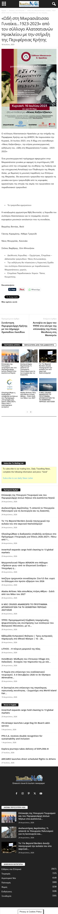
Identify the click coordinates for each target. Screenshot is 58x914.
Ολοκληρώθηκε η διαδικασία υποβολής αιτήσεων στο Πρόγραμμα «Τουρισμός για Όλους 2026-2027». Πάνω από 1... (28, 536)
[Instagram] (23, 794)
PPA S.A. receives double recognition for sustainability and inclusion (21, 737)
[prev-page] (27, 411)
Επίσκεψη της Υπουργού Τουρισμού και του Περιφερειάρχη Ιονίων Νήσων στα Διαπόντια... (36, 816)
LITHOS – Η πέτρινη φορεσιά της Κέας (20, 648)
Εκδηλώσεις (6, 891)
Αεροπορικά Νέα (8, 878)
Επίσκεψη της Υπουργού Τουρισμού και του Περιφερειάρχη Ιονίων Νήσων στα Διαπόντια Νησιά (9, 368)
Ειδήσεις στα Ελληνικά (16, 10)
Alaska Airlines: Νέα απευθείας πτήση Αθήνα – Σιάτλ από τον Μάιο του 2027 (28, 395)
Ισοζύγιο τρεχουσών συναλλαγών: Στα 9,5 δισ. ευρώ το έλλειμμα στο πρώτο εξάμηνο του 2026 (28, 580)
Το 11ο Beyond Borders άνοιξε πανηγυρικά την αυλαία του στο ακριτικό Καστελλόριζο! (45, 368)
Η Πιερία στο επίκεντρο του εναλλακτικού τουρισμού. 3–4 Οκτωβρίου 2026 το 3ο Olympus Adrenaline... (26, 674)
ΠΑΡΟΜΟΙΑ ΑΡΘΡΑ (12, 345)
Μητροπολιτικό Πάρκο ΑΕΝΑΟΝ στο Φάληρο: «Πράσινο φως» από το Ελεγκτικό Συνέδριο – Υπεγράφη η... (24, 565)
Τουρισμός (5, 874)
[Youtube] (41, 794)
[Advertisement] (29, 196)
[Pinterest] (29, 794)
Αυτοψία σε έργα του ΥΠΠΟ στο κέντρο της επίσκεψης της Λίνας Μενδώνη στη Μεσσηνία (45, 329)
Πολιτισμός (6, 883)
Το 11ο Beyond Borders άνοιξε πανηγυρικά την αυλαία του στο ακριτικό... (35, 846)
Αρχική (3, 10)
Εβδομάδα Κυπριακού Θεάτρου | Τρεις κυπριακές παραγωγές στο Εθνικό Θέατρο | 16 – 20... (26, 637)
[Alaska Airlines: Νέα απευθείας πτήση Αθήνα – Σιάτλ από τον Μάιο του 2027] (29, 384)
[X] (35, 794)
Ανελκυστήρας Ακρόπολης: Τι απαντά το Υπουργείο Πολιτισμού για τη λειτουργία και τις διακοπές (27, 369)
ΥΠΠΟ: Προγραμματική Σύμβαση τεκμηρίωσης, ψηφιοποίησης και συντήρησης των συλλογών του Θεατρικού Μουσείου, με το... (27, 623)
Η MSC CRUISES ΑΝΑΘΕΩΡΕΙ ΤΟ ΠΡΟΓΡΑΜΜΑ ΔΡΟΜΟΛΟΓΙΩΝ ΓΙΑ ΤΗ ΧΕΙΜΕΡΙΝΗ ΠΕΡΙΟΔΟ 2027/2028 (47, 397)
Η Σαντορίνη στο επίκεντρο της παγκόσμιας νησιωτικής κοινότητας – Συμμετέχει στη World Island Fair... (29, 690)
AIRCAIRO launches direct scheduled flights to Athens (28, 759)
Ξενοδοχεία (6, 896)
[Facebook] (17, 794)
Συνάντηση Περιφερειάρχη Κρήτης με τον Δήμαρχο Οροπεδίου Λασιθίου (14, 327)
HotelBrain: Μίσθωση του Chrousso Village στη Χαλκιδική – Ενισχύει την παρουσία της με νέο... (26, 660)
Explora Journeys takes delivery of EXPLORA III (25, 748)
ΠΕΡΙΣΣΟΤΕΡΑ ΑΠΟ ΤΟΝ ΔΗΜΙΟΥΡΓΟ (39, 345)
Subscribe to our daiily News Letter (18, 478)
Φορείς (4, 887)
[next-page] (30, 411)
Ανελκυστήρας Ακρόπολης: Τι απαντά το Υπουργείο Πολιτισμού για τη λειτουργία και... (35, 831)
